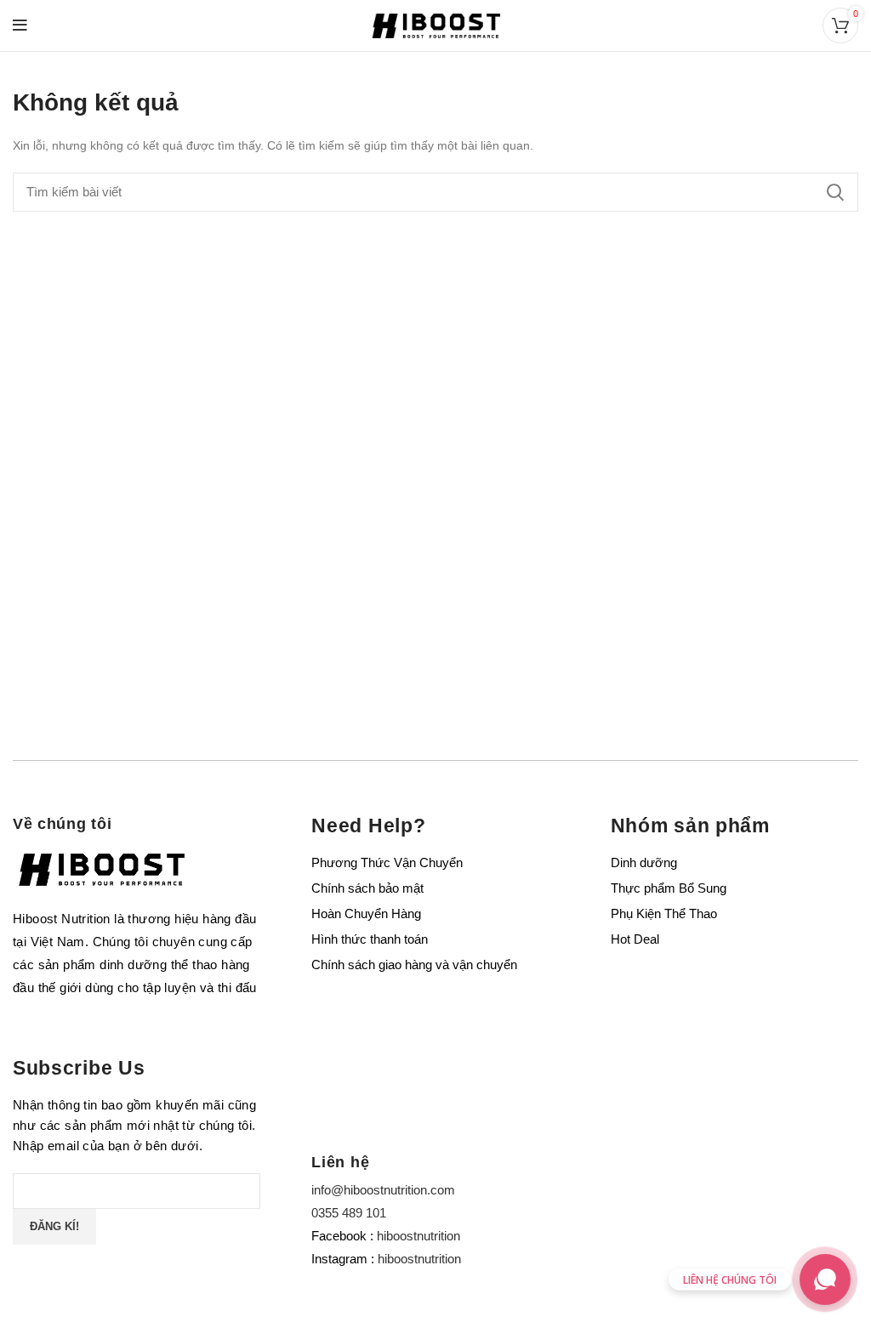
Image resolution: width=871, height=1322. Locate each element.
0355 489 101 (348, 1213)
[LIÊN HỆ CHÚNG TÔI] (825, 1279)
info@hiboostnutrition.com (383, 1190)
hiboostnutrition (418, 1235)
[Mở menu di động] (20, 26)
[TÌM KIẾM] (835, 192)
